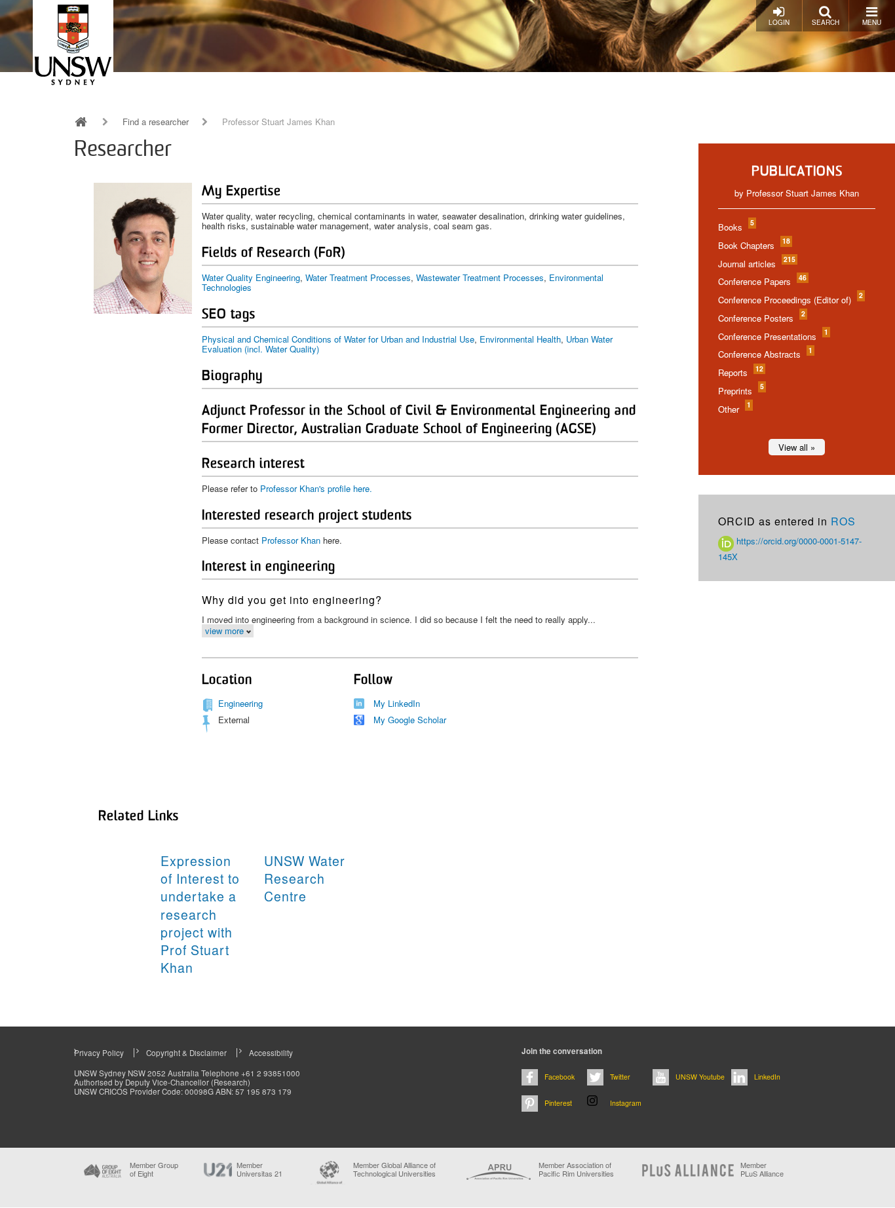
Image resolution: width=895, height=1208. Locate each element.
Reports (740, 372)
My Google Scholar (409, 719)
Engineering (240, 703)
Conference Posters (761, 318)
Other (734, 409)
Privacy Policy (99, 1052)
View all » (796, 447)
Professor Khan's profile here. (316, 488)
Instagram (625, 1103)
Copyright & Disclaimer (186, 1052)
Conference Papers (761, 281)
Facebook (559, 1077)
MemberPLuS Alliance (762, 1169)
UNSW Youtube (700, 1077)
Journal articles (756, 263)
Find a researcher (156, 122)
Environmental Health (520, 339)
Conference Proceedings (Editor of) (790, 299)
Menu (871, 22)
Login (779, 22)
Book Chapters (753, 245)
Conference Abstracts (764, 354)
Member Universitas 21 (259, 1169)
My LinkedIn (396, 703)
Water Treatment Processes (358, 277)
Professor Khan (290, 540)
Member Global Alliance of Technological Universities (394, 1170)
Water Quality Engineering (251, 277)
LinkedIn (767, 1077)
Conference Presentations (772, 336)
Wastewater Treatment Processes (480, 277)
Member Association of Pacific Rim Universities (576, 1170)
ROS (843, 521)
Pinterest (558, 1103)
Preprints (740, 391)
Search (825, 22)
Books (735, 227)
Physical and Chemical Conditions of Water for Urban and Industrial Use (338, 339)
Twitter (620, 1077)
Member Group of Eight (154, 1169)
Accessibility (271, 1052)
